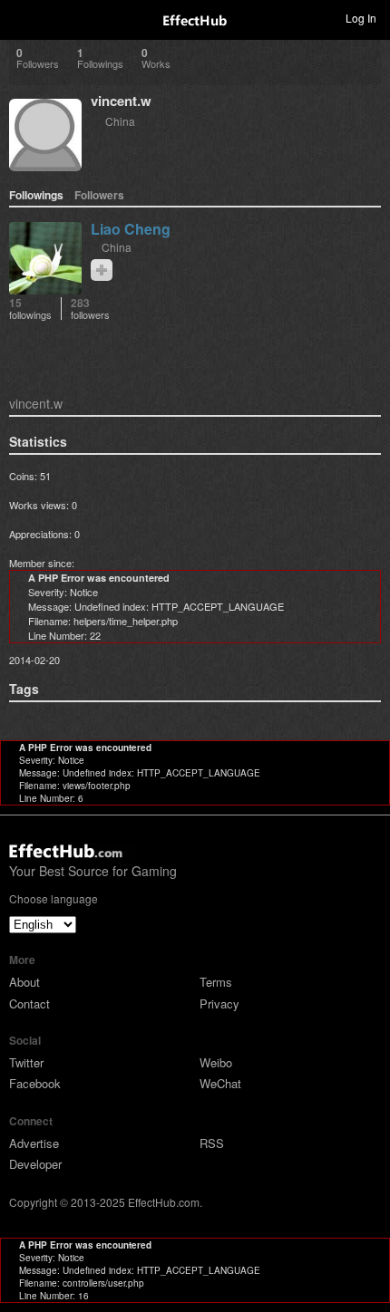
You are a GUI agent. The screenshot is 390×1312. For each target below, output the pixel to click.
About (24, 981)
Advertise (34, 1143)
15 (30, 308)
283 (90, 308)
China (120, 121)
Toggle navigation (22, 17)
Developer (35, 1163)
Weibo (216, 1062)
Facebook (35, 1083)
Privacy (219, 1003)
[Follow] (101, 270)
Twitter (26, 1062)
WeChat (220, 1083)
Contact (29, 1003)
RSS (212, 1143)
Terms (216, 981)
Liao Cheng (131, 228)
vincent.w (121, 101)
